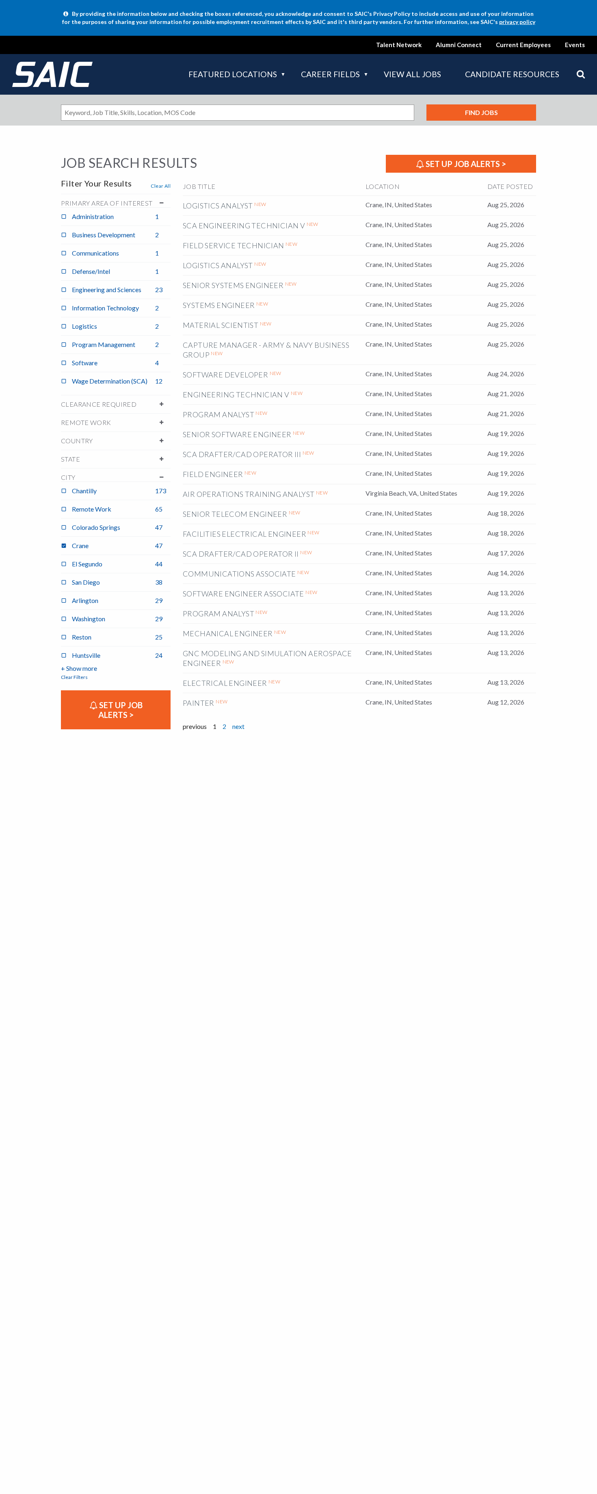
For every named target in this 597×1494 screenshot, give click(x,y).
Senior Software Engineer (237, 434)
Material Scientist (220, 325)
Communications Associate (239, 573)
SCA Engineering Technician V (244, 225)
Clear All (161, 186)
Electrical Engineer (225, 683)
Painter (198, 702)
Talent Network (399, 44)
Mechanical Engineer (228, 633)
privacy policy (517, 21)
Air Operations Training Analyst (248, 494)
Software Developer (225, 374)
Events (575, 44)
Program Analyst (218, 414)
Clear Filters (74, 677)
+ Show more (79, 668)
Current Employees (523, 44)
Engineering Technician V (236, 394)
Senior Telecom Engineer (235, 514)
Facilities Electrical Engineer (244, 533)
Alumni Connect (459, 44)
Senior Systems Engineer (233, 285)
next (238, 726)
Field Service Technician (233, 245)
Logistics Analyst (218, 205)
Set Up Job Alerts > (465, 164)
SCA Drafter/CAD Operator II (241, 553)
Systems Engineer (219, 305)
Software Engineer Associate (243, 593)
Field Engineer (213, 474)
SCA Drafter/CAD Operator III (242, 454)
